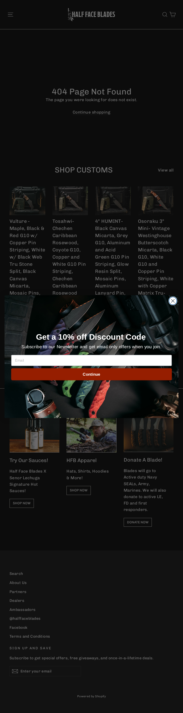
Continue (91, 374)
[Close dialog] (173, 301)
